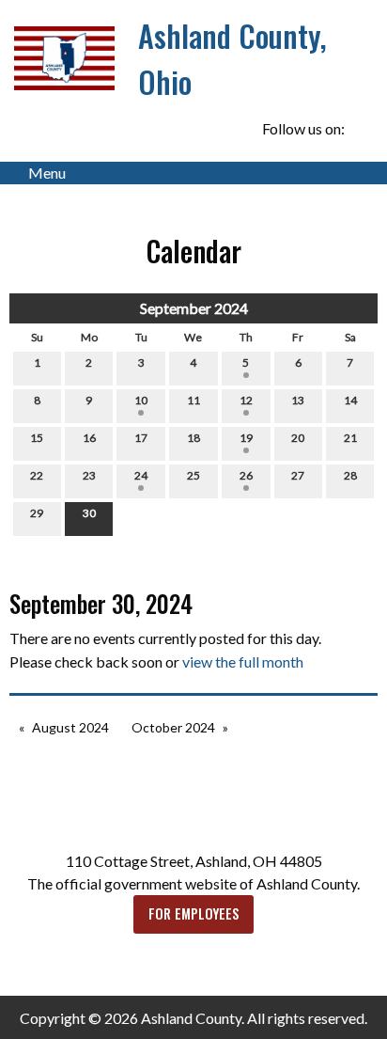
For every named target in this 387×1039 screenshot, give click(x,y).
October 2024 (173, 727)
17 (140, 438)
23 (89, 475)
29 (36, 513)
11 (193, 400)
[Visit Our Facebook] (363, 128)
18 (193, 438)
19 (246, 438)
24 (140, 475)
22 (36, 475)
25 (193, 475)
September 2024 (194, 308)
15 (36, 438)
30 (89, 513)
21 (350, 438)
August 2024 (70, 727)
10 (140, 400)
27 (297, 475)
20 (297, 438)
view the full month (242, 661)
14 (350, 400)
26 (246, 475)
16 (89, 438)
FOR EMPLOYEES (194, 913)
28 (350, 475)
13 (297, 400)
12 (246, 400)
